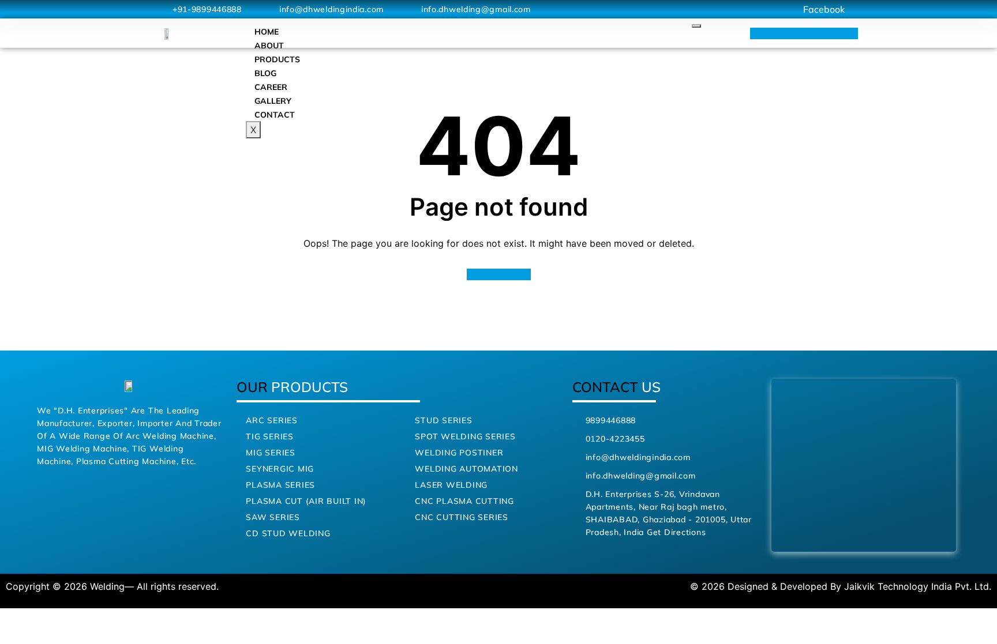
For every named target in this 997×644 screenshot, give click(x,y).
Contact (274, 115)
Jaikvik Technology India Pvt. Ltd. (917, 586)
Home (266, 32)
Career (270, 87)
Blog (265, 73)
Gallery (272, 101)
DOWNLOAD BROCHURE (804, 33)
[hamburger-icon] (696, 26)
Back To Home (499, 274)
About (269, 45)
